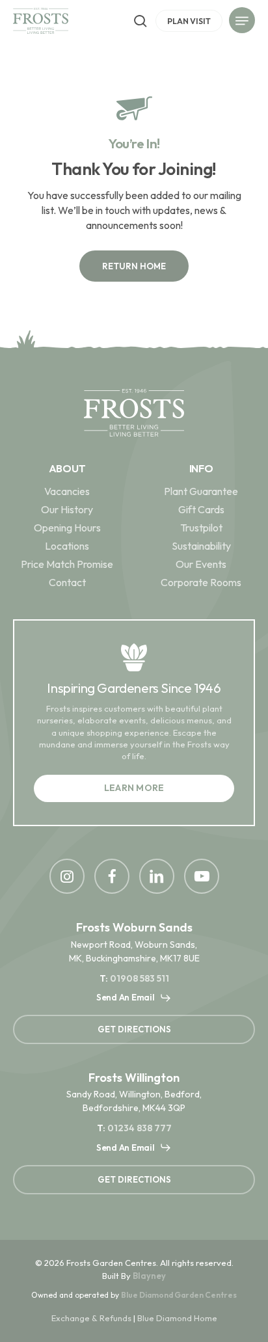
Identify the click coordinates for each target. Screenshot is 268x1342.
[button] (242, 22)
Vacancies (67, 491)
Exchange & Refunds (91, 1318)
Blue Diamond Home (177, 1318)
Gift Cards (201, 509)
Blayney (149, 1275)
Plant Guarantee (201, 491)
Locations (67, 545)
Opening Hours (67, 527)
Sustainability (201, 545)
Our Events (201, 563)
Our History (67, 509)
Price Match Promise (67, 563)
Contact (67, 582)
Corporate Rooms (201, 582)
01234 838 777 (139, 1128)
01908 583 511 (139, 978)
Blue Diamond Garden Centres (179, 1295)
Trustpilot (201, 527)
